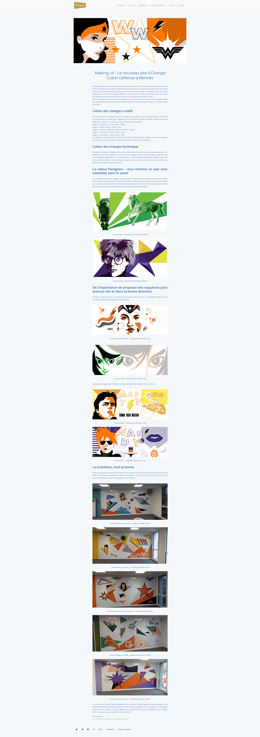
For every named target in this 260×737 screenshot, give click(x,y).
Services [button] (120, 5)
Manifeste (110, 729)
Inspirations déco (120, 719)
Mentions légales (124, 729)
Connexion (181, 5)
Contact (171, 5)
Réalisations (143, 5)
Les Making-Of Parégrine (102, 719)
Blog (100, 729)
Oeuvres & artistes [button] (157, 5)
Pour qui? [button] (131, 5)
